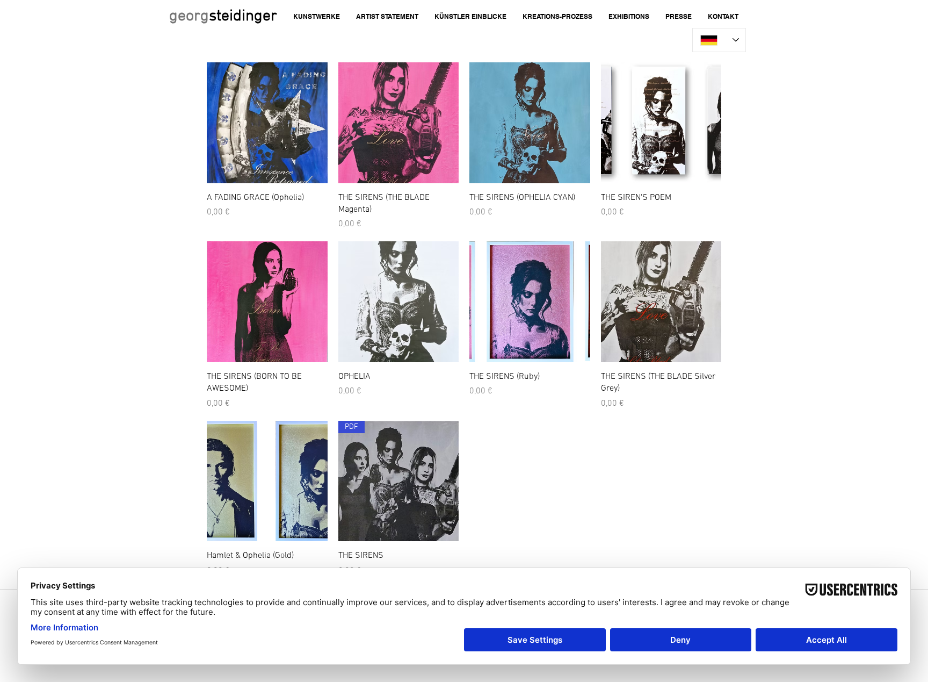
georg (223, 16)
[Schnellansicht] (267, 122)
